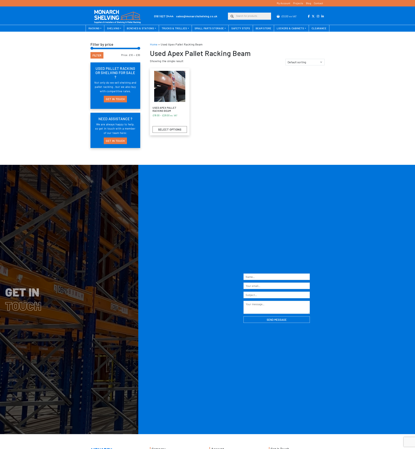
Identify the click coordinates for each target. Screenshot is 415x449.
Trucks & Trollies (174, 28)
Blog (308, 3)
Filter (97, 55)
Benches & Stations (140, 28)
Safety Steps (240, 28)
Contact (318, 3)
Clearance (319, 28)
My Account (283, 3)
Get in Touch (115, 99)
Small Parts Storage (209, 28)
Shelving (113, 28)
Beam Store (263, 28)
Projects (298, 3)
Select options (170, 129)
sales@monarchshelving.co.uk (196, 16)
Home (154, 44)
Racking (94, 28)
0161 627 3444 (164, 16)
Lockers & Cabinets (290, 28)
